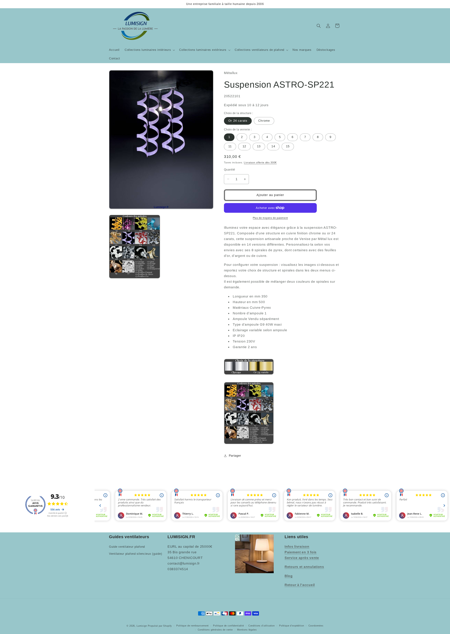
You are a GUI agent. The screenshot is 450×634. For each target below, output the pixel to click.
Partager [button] (235, 455)
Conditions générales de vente (215, 629)
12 (244, 146)
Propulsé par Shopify (160, 626)
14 (273, 146)
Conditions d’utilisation (261, 625)
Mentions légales (247, 629)
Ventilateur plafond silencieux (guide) (135, 553)
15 (288, 146)
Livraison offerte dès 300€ (260, 162)
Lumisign (142, 626)
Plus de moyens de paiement (270, 217)
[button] (149, 50)
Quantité (229, 169)
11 (230, 146)
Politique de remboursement (192, 625)
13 (259, 146)
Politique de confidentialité (228, 625)
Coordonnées (315, 625)
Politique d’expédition (291, 625)
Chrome (264, 120)
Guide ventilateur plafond (127, 546)
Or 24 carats (237, 120)
